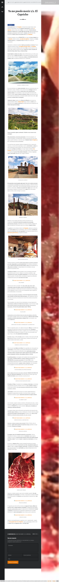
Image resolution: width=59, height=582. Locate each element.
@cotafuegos (28, 2)
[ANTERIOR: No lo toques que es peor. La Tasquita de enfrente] (2, 11)
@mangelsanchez (19, 2)
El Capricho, (34, 139)
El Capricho (19, 27)
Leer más (49, 581)
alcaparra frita (35, 2)
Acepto (54, 581)
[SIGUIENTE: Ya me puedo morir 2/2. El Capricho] (2, 7)
